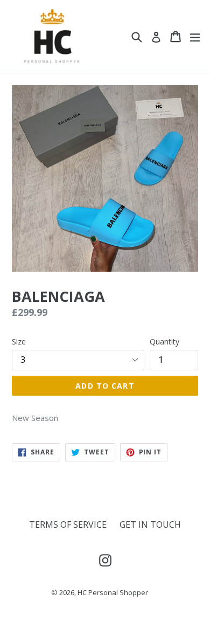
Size (19, 341)
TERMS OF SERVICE (68, 524)
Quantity (164, 341)
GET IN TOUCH (150, 524)
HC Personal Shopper (113, 592)
